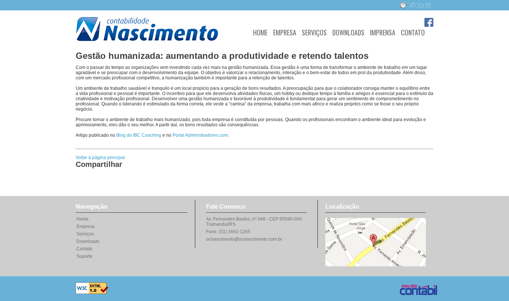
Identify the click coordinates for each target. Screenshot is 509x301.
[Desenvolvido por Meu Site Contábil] (413, 287)
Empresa (284, 32)
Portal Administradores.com (200, 135)
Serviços (314, 32)
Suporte (84, 256)
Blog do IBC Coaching (138, 135)
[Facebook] (428, 25)
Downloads (348, 32)
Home (260, 32)
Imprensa (382, 32)
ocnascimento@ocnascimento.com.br (244, 239)
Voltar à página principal (100, 157)
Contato (413, 32)
